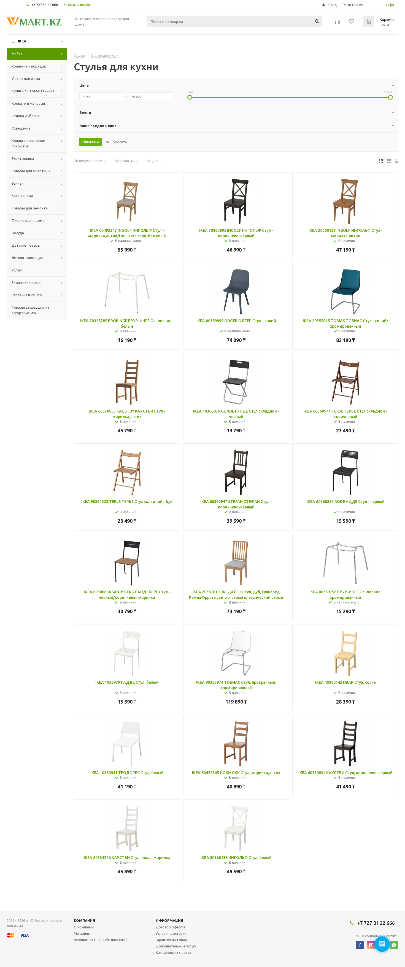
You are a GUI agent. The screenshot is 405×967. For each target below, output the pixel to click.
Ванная (17, 183)
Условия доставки (171, 933)
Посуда (18, 233)
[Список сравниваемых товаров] (338, 23)
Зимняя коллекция (27, 282)
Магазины (82, 933)
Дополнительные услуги (176, 946)
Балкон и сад (22, 196)
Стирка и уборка (26, 116)
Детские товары (26, 245)
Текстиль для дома (28, 220)
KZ (387, 5)
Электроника (23, 158)
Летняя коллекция (27, 258)
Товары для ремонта (30, 208)
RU (393, 5)
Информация (169, 920)
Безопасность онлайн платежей (101, 940)
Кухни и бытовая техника (33, 91)
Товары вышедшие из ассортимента (30, 310)
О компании (84, 927)
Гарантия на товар (171, 940)
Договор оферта (170, 927)
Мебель (18, 54)
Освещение (21, 128)
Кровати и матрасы (28, 103)
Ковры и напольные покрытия (28, 143)
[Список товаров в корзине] (380, 25)
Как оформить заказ (173, 952)
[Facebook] (360, 945)
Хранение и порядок (29, 66)
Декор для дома (26, 78)
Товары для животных (31, 171)
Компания (84, 920)
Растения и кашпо (27, 295)
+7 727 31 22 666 (44, 5)
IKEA (22, 41)
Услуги (17, 270)
